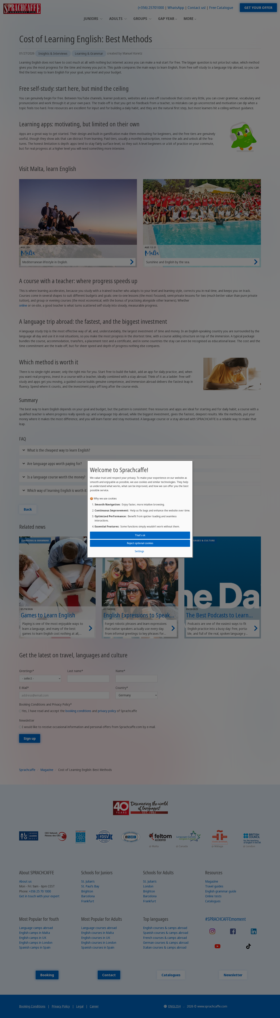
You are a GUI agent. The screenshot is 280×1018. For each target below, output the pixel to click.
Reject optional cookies (140, 543)
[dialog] (140, 509)
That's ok (140, 535)
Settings (139, 551)
